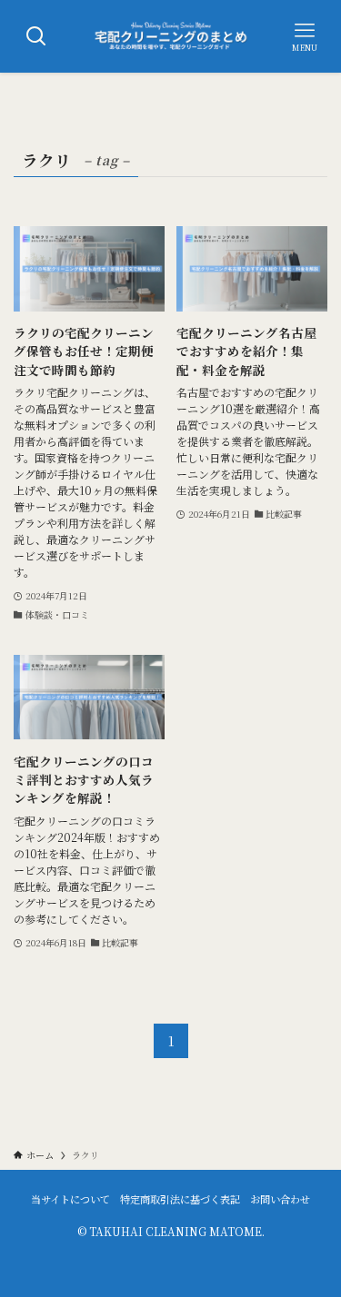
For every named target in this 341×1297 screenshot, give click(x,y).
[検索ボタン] (36, 36)
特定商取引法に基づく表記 (180, 1199)
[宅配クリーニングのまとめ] (171, 36)
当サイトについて (70, 1199)
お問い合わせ (280, 1199)
